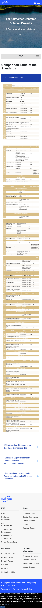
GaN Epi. (4, 568)
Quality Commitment (30, 517)
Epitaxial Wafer (7, 561)
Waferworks (5, 589)
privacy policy (10, 604)
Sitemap (15, 589)
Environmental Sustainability (6, 537)
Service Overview (8, 554)
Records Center (29, 528)
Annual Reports (29, 567)
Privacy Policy (26, 589)
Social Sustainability (9, 542)
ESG (3, 513)
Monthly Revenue (29, 560)
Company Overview (30, 556)
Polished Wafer (7, 558)
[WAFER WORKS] (5, 3)
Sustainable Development (6, 518)
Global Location (29, 521)
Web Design (12, 585)
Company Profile (29, 513)
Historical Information (31, 564)
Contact (26, 524)
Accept (2, 607)
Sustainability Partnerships (6, 531)
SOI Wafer (5, 565)
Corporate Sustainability (6, 524)
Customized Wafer (8, 572)
